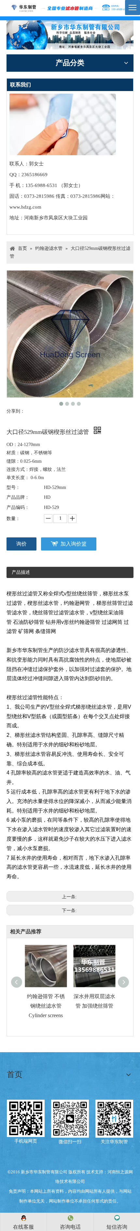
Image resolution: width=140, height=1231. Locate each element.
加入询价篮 (74, 544)
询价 (21, 544)
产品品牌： (18, 497)
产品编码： (18, 507)
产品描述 (21, 572)
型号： (13, 487)
